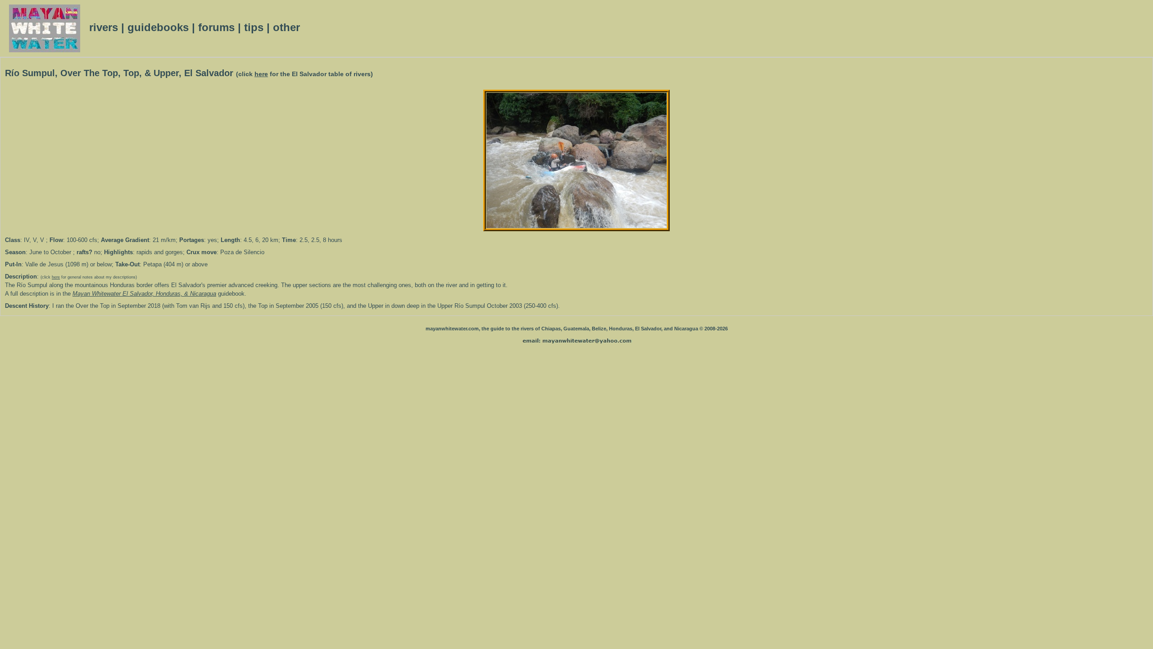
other (286, 27)
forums (216, 27)
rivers (103, 27)
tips (253, 27)
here (261, 74)
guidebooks (158, 27)
